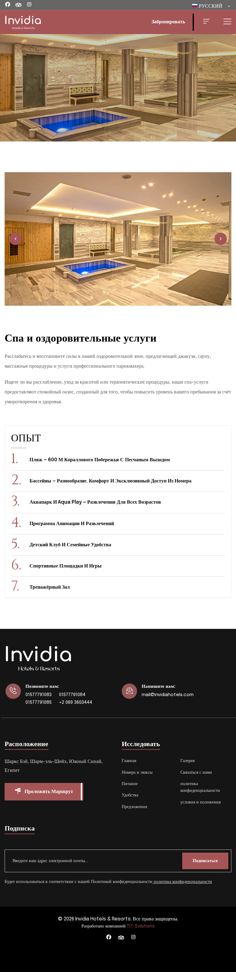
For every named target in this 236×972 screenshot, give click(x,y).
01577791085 (39, 702)
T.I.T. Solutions (141, 926)
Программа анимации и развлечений (72, 523)
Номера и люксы (137, 772)
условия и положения (200, 802)
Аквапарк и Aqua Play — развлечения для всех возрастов (95, 502)
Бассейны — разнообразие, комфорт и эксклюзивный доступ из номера (110, 481)
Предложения (134, 807)
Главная (129, 761)
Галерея (187, 761)
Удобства (130, 795)
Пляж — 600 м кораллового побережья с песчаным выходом (100, 460)
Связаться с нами (196, 772)
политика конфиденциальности (183, 882)
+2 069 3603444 (75, 702)
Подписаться (205, 861)
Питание (130, 784)
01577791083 (39, 694)
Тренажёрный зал (50, 587)
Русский (210, 6)
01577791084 (72, 694)
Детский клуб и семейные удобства (70, 545)
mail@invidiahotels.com (168, 694)
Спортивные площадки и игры (66, 566)
